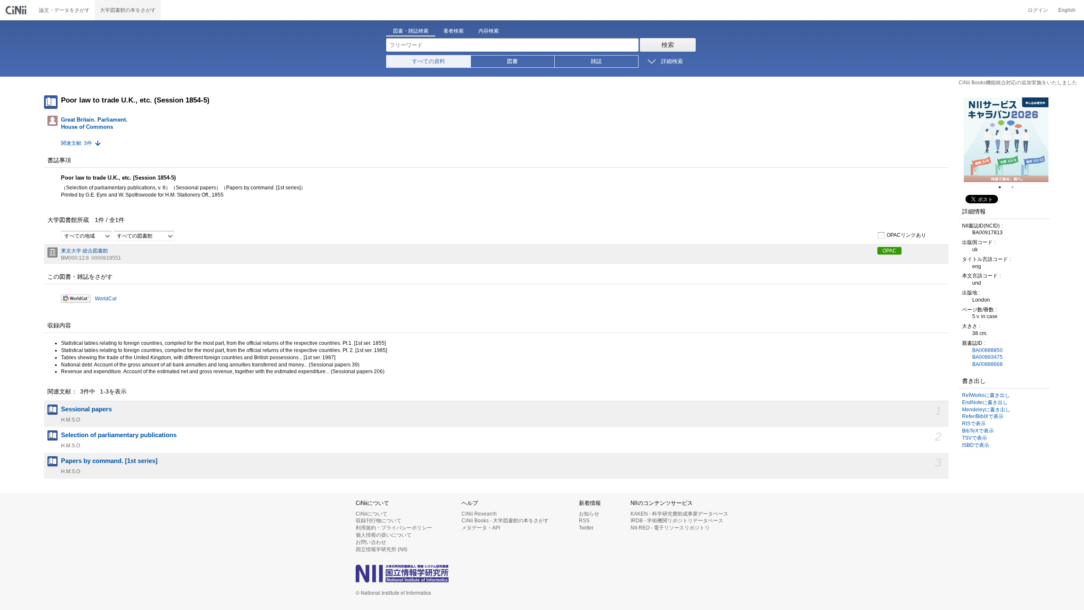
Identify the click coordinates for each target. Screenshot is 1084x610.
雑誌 (596, 61)
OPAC (889, 251)
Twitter (586, 528)
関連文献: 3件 (76, 143)
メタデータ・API (481, 528)
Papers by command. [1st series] (109, 461)
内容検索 (488, 31)
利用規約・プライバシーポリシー (394, 528)
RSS (584, 521)
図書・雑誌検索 (411, 31)
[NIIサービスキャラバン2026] (1006, 139)
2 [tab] (1016, 187)
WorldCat (105, 299)
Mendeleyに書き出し (986, 410)
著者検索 (453, 31)
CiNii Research (479, 514)
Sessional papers (86, 409)
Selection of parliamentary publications (119, 435)
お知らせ (589, 514)
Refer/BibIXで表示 (983, 416)
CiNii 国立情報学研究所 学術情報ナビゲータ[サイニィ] (17, 10)
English (1067, 10)
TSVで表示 (974, 438)
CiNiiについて (371, 514)
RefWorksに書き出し (986, 395)
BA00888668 (987, 364)
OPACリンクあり (906, 235)
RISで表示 (974, 424)
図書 (512, 61)
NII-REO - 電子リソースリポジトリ (670, 528)
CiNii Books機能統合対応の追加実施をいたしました (1018, 83)
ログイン (1038, 10)
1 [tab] (1003, 187)
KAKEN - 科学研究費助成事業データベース (679, 514)
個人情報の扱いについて (384, 535)
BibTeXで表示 (978, 431)
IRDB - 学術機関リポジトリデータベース (676, 521)
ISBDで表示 (975, 445)
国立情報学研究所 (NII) (381, 549)
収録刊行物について (378, 521)
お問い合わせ (371, 542)
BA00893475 (987, 357)
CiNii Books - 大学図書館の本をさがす (505, 521)
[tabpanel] (1006, 139)
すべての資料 (428, 61)
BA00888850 (987, 350)
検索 (667, 44)
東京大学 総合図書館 (84, 251)
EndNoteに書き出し (985, 402)
